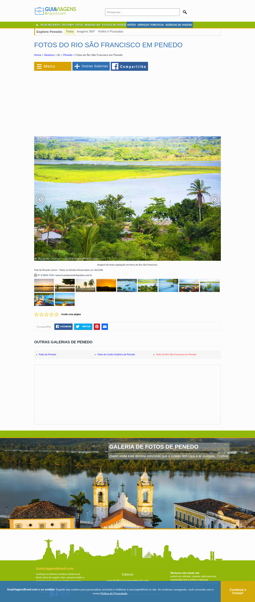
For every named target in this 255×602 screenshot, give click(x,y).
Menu (49, 66)
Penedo (67, 54)
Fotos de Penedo (47, 354)
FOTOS (79, 25)
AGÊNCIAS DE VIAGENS (178, 25)
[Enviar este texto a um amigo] (104, 326)
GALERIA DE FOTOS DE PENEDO (153, 447)
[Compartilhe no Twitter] (83, 326)
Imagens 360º (86, 31)
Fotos (70, 31)
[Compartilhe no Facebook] (129, 66)
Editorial (127, 574)
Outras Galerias (95, 66)
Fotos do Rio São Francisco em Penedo (176, 354)
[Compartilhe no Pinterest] (97, 326)
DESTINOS (68, 25)
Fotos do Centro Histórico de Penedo (116, 354)
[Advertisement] (74, 101)
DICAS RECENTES (51, 25)
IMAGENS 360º (93, 25)
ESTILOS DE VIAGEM (114, 25)
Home (37, 54)
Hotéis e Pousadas (110, 31)
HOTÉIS (131, 25)
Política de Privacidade (113, 593)
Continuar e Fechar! (238, 591)
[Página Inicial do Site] (37, 25)
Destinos (49, 54)
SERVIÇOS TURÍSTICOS (150, 25)
